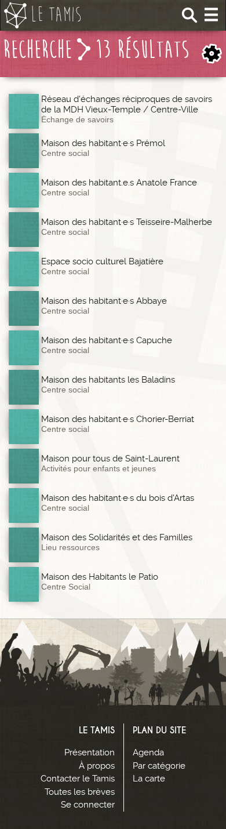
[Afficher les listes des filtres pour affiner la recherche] (212, 54)
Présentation (89, 752)
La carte (149, 778)
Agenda (148, 752)
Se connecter (88, 804)
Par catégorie (159, 766)
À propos (97, 766)
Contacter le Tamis (78, 778)
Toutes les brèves (80, 792)
